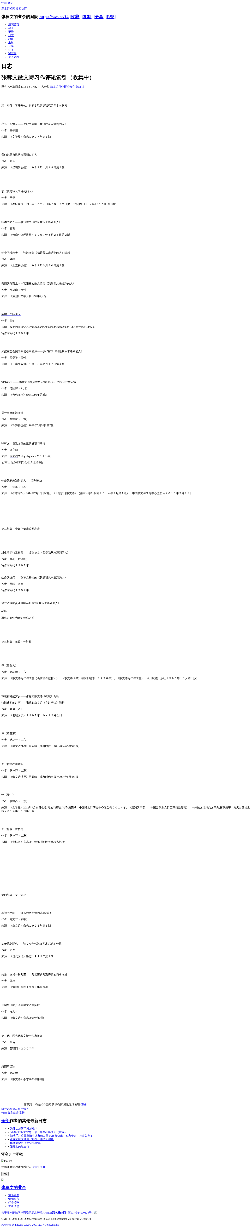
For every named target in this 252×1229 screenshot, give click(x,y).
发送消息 (13, 1206)
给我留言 (13, 1198)
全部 (5, 1120)
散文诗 (80, 86)
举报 (22, 1112)
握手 (20, 1109)
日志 (11, 35)
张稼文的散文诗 (19, 1146)
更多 (84, 1104)
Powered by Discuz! (15, 1224)
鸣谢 (23, 1212)
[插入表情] (6, 1160)
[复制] (87, 16)
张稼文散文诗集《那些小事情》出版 (32, 1139)
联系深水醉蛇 (34, 1212)
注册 (4, 3)
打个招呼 (13, 1202)
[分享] (99, 16)
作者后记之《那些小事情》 (26, 1142)
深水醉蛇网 (8, 8)
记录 (11, 31)
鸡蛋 (9, 1109)
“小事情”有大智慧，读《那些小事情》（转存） (38, 1132)
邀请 (16, 1112)
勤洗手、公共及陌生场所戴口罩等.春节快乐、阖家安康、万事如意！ (51, 1135)
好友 (11, 49)
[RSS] (111, 16)
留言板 (12, 53)
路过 (4, 1109)
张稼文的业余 (13, 1187)
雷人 (26, 1109)
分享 (11, 46)
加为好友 (13, 1195)
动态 (11, 28)
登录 (10, 3)
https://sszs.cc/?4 (54, 16)
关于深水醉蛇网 (11, 1212)
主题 (11, 42)
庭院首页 (13, 24)
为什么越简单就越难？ (23, 1128)
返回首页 (21, 8)
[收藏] (75, 16)
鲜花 (15, 1109)
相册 (11, 38)
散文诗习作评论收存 (62, 86)
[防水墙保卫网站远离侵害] (95, 1212)
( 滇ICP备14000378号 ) (80, 1212)
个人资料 (13, 56)
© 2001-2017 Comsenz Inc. (44, 1224)
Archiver (47, 1212)
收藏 (4, 1112)
